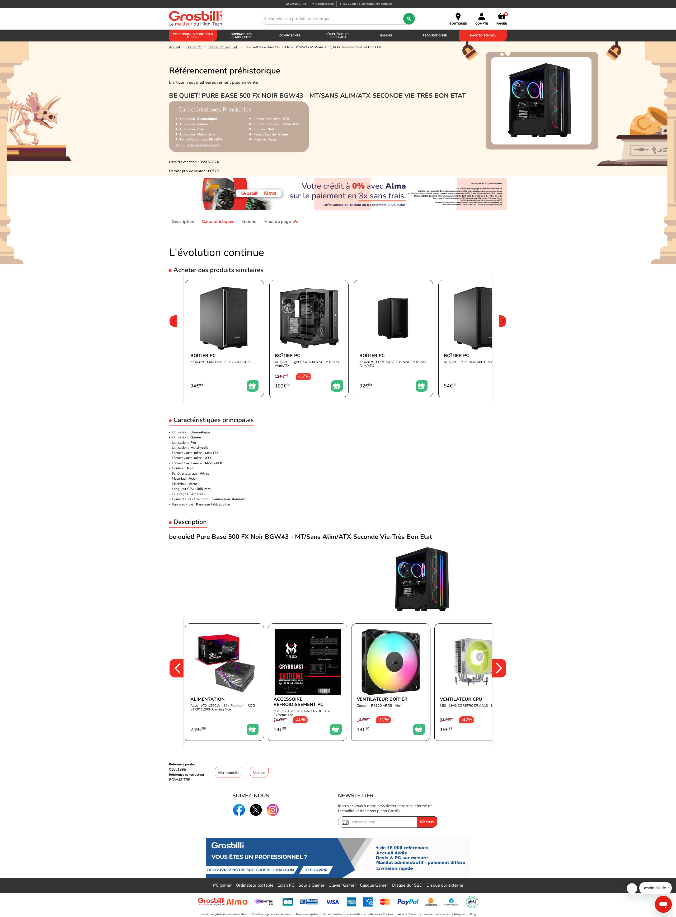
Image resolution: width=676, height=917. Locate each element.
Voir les (259, 772)
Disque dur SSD (407, 885)
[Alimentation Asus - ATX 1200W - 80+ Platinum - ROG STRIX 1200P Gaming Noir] (224, 682)
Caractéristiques (218, 221)
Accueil (174, 47)
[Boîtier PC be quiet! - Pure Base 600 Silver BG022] (224, 338)
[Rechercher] (409, 19)
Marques (459, 914)
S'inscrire (427, 822)
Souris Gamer (311, 885)
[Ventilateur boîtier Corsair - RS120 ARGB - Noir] (390, 682)
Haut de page (277, 221)
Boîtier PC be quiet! (223, 47)
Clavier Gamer (342, 885)
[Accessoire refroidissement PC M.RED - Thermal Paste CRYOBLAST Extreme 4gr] (307, 682)
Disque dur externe (444, 885)
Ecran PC (286, 885)
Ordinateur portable (255, 885)
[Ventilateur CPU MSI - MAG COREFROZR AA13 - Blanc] (474, 682)
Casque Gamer (374, 885)
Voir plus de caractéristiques (197, 145)
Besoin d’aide (325, 4)
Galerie (249, 221)
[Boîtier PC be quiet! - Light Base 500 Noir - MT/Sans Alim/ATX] (309, 338)
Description (183, 221)
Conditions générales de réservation (223, 914)
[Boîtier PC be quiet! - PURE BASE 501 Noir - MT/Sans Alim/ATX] (393, 338)
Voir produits (228, 772)
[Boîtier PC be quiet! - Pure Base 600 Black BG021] (478, 338)
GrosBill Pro (298, 4)
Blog (473, 914)
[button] (173, 338)
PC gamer (222, 885)
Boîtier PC (194, 47)
